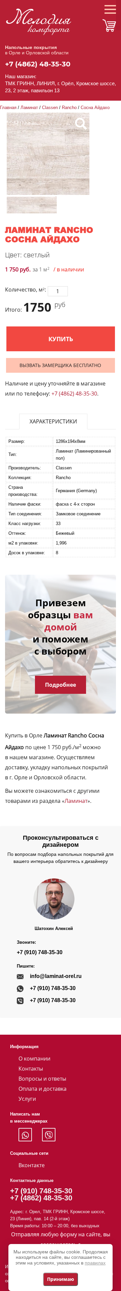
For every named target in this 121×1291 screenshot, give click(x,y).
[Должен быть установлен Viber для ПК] (48, 1134)
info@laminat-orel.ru (56, 976)
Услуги (27, 1098)
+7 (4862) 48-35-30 (38, 64)
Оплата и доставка (42, 1088)
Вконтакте (31, 1165)
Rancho (69, 107)
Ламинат (29, 107)
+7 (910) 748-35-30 (40, 952)
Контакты (30, 1068)
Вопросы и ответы (42, 1078)
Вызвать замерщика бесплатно (60, 365)
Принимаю (60, 1279)
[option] (31, 205)
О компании (34, 1058)
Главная (8, 107)
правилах (95, 1263)
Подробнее (60, 684)
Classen (50, 107)
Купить (60, 339)
